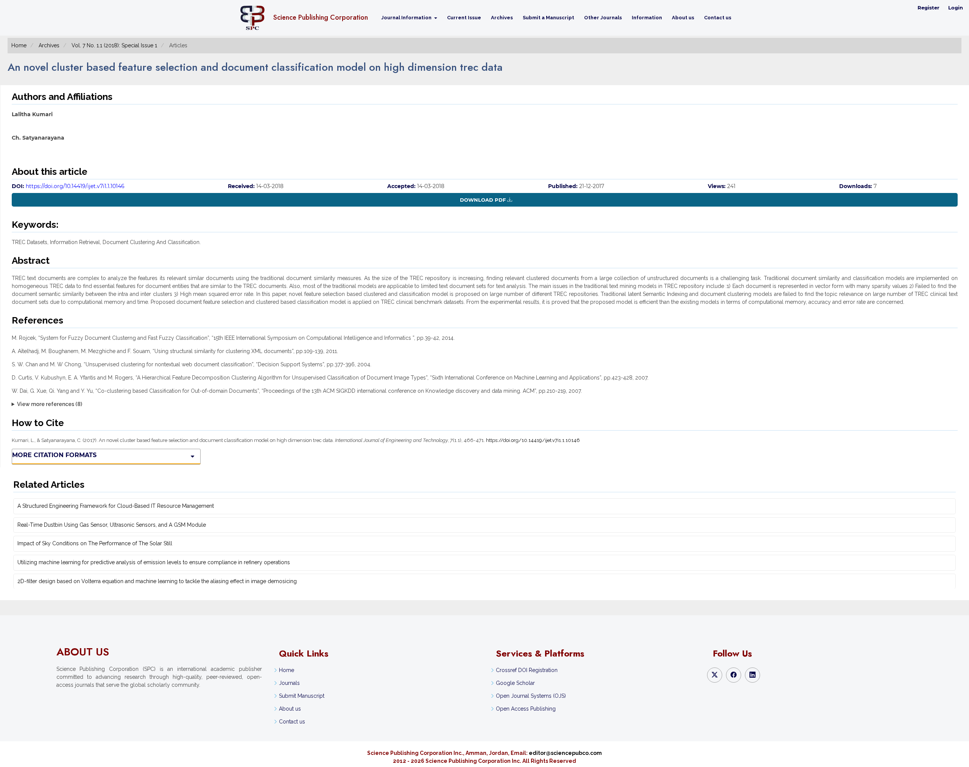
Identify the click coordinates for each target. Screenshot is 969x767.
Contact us (717, 17)
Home (18, 45)
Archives (502, 17)
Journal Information (407, 17)
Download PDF (482, 200)
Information (647, 17)
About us (683, 17)
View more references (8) (49, 404)
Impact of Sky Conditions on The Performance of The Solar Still (94, 543)
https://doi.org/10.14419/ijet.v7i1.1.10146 (75, 186)
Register (928, 8)
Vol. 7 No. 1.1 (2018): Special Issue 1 (114, 45)
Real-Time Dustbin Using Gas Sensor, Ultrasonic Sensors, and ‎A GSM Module (111, 525)
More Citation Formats (54, 455)
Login (955, 8)
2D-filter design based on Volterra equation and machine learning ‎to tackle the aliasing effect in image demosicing (157, 581)
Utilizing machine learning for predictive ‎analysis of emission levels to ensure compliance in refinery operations (153, 562)
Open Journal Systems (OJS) (531, 696)
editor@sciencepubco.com (565, 753)
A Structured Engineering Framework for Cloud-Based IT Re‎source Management (115, 506)
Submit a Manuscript (548, 17)
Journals (289, 683)
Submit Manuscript (301, 696)
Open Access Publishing (526, 708)
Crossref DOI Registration (527, 670)
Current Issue (464, 17)
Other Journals (603, 17)
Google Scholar (515, 683)
